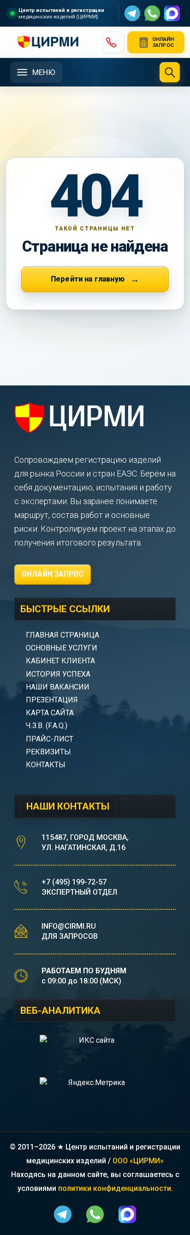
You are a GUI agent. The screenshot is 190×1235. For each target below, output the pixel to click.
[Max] (172, 13)
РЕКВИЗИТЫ (48, 751)
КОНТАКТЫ (45, 764)
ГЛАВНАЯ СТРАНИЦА (62, 635)
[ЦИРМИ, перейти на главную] (53, 42)
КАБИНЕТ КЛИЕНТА (60, 660)
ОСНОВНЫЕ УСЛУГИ (61, 647)
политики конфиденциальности (114, 1188)
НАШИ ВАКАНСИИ (57, 687)
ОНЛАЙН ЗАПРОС (52, 574)
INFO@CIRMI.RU (69, 926)
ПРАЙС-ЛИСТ (49, 739)
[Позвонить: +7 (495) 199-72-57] (113, 42)
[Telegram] (132, 13)
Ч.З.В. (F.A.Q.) (47, 725)
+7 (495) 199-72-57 (74, 882)
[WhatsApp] (152, 13)
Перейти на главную (88, 279)
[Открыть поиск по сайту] (170, 72)
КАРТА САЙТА (50, 712)
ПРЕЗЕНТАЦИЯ (52, 699)
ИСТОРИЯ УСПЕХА (58, 674)
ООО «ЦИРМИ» (138, 1160)
